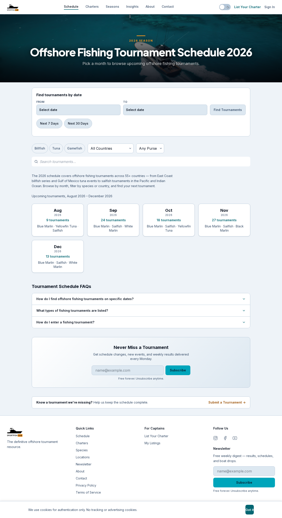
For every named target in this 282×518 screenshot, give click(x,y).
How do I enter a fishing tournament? (65, 322)
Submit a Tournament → (227, 402)
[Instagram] (215, 438)
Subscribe (178, 370)
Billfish (40, 148)
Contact (168, 6)
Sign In (269, 7)
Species (82, 450)
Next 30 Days (78, 123)
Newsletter (83, 464)
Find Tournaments (228, 110)
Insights (132, 6)
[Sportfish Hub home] (13, 7)
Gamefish (74, 148)
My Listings (152, 443)
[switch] (225, 7)
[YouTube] (235, 438)
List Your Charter (247, 7)
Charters (92, 6)
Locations (83, 457)
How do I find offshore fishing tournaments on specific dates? (85, 299)
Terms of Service (88, 492)
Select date (48, 110)
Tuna (56, 148)
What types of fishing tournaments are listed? (72, 310)
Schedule (71, 6)
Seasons (112, 6)
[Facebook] (225, 438)
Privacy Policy (86, 485)
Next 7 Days (49, 123)
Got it (249, 510)
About (150, 6)
